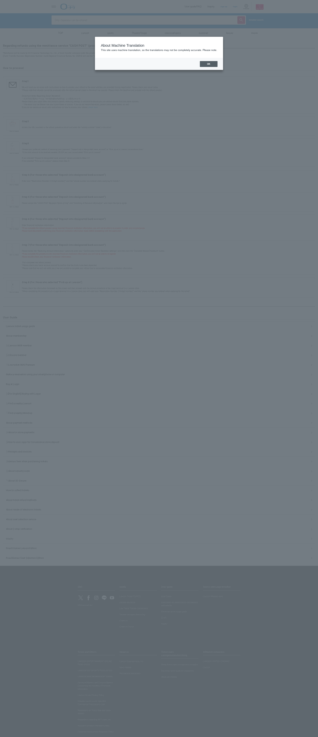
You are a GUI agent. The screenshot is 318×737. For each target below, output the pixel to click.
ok (208, 64)
